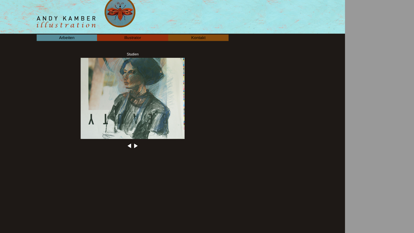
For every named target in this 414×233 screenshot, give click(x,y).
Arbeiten (67, 37)
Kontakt (198, 37)
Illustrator (132, 37)
